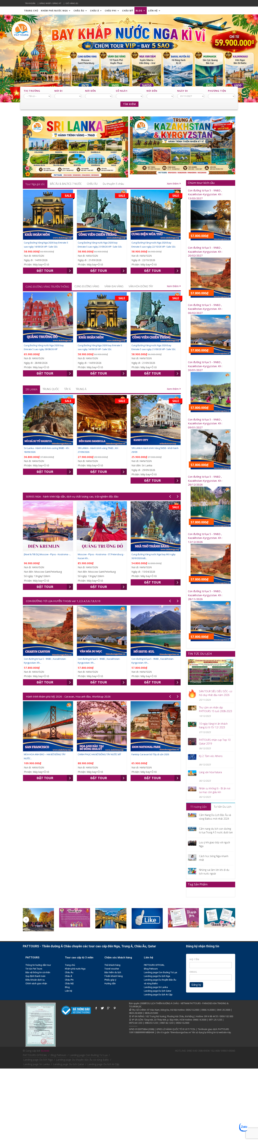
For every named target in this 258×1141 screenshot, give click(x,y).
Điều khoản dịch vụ (35, 979)
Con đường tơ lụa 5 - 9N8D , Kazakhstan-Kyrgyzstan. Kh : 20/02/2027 (205, 251)
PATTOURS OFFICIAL (154, 965)
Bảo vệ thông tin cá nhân (37, 972)
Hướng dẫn (110, 983)
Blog (139, 10)
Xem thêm (173, 183)
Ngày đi (182, 90)
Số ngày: (122, 90)
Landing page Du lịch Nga (157, 976)
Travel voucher (111, 968)
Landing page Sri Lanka (156, 987)
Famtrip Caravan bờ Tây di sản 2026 (96, 754)
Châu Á (95, 10)
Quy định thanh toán (35, 976)
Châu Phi (111, 10)
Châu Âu (79, 10)
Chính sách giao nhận (36, 983)
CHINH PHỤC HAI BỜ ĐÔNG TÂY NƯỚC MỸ (45, 754)
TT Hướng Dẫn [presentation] (198, 807)
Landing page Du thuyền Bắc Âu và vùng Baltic (82, 1059)
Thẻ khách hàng (112, 965)
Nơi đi (58, 90)
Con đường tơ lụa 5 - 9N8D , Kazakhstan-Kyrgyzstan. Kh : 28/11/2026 (205, 595)
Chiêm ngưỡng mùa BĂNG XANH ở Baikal (152, 554)
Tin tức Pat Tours (33, 968)
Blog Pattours (151, 968)
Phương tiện (217, 90)
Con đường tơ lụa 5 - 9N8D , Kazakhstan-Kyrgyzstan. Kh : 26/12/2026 (205, 480)
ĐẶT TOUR (45, 270)
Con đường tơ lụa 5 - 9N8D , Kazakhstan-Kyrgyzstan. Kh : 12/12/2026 (205, 538)
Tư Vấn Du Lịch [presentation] (222, 806)
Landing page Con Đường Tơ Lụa (160, 972)
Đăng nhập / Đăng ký (50, 3)
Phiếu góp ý (110, 979)
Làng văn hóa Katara (210, 772)
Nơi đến (90, 90)
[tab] (35, 184)
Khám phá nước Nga (54, 10)
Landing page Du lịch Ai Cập (158, 994)
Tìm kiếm (129, 104)
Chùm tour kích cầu (201, 183)
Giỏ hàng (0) (71, 3)
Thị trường (32, 90)
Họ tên (194, 959)
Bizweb (45, 1050)
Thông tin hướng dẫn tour (38, 965)
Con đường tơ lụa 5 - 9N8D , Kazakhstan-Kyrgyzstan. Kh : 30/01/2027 (205, 366)
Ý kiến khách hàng (113, 976)
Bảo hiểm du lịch (112, 972)
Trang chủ (31, 10)
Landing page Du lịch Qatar (157, 991)
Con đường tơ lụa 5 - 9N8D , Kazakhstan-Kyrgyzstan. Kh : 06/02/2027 (205, 309)
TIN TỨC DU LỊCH (200, 654)
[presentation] (35, 184)
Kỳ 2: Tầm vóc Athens (211, 756)
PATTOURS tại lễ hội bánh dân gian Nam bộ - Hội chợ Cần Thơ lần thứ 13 (209, 674)
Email (193, 971)
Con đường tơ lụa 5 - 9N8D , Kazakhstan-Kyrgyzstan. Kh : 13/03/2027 (205, 194)
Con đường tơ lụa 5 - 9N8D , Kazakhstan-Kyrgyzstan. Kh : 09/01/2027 (205, 423)
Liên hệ (153, 10)
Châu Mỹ (127, 10)
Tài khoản (30, 3)
